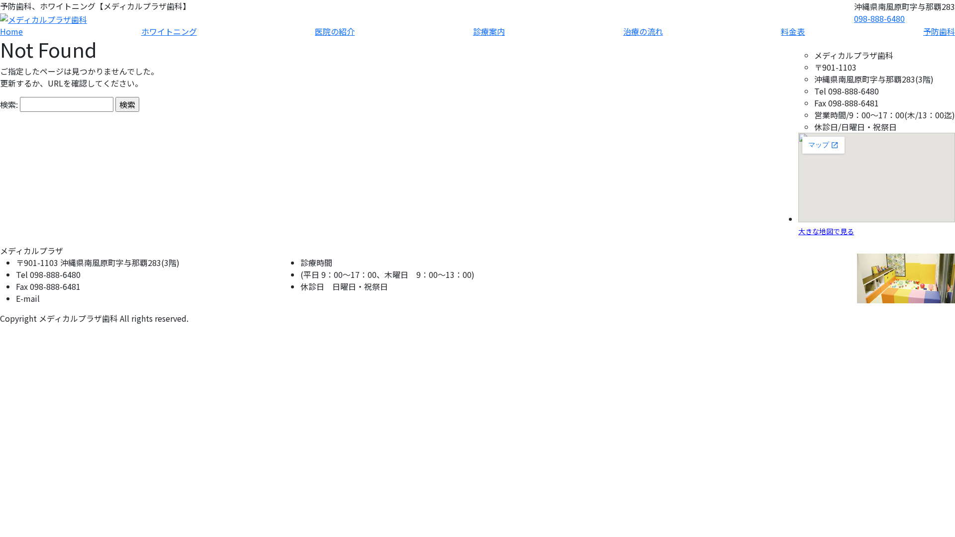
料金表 (793, 31)
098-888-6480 (879, 18)
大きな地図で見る (826, 231)
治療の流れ (643, 31)
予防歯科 (939, 31)
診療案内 (489, 31)
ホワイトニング (169, 31)
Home (11, 31)
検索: (9, 104)
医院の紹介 (335, 31)
